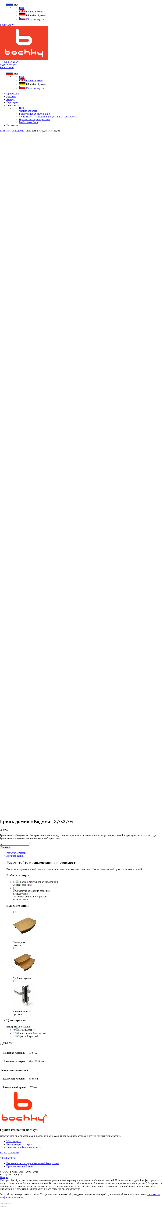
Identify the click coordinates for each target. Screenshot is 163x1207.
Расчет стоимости (16, 852)
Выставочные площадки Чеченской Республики (32, 1163)
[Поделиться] (4, 1203)
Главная (4, 130)
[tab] (84, 852)
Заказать (5, 847)
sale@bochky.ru (8, 1158)
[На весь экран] (7, 1203)
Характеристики (15, 855)
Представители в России (19, 1166)
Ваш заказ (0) (7, 24)
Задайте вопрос (8, 64)
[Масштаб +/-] (11, 1203)
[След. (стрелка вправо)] (4, 1206)
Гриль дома (17, 130)
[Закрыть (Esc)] (1, 1203)
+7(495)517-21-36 (9, 61)
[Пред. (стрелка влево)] (1, 1206)
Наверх (4, 1177)
